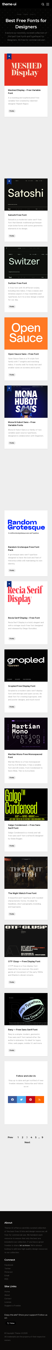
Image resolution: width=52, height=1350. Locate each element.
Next (27, 1142)
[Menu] (47, 4)
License (7, 1302)
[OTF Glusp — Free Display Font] (26, 926)
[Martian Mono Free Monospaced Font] (26, 719)
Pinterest (8, 1272)
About (7, 1295)
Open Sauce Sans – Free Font (23, 354)
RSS (6, 1279)
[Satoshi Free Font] (26, 180)
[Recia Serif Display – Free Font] (26, 583)
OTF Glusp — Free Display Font (24, 961)
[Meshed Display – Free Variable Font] (26, 55)
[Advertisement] (26, 147)
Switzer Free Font (17, 283)
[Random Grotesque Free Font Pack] (26, 512)
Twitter (7, 1268)
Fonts (26, 14)
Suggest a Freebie (12, 1305)
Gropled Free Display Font (21, 686)
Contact (7, 1298)
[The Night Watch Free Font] (26, 858)
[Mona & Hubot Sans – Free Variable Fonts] (26, 387)
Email (6, 1275)
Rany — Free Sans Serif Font (22, 1029)
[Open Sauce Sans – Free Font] (26, 319)
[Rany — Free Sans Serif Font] (26, 994)
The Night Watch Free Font (22, 893)
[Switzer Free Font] (26, 248)
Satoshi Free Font (17, 215)
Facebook (8, 1265)
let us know (25, 1245)
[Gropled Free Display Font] (26, 651)
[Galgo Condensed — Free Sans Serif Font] (26, 790)
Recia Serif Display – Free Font (24, 618)
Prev (10, 1137)
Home (19, 14)
